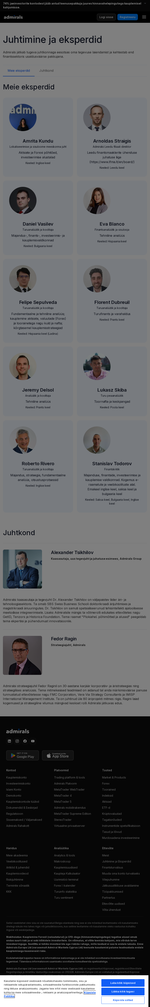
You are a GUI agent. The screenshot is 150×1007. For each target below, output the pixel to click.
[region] (74, 991)
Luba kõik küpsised (122, 982)
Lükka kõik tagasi (123, 991)
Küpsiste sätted (123, 1000)
